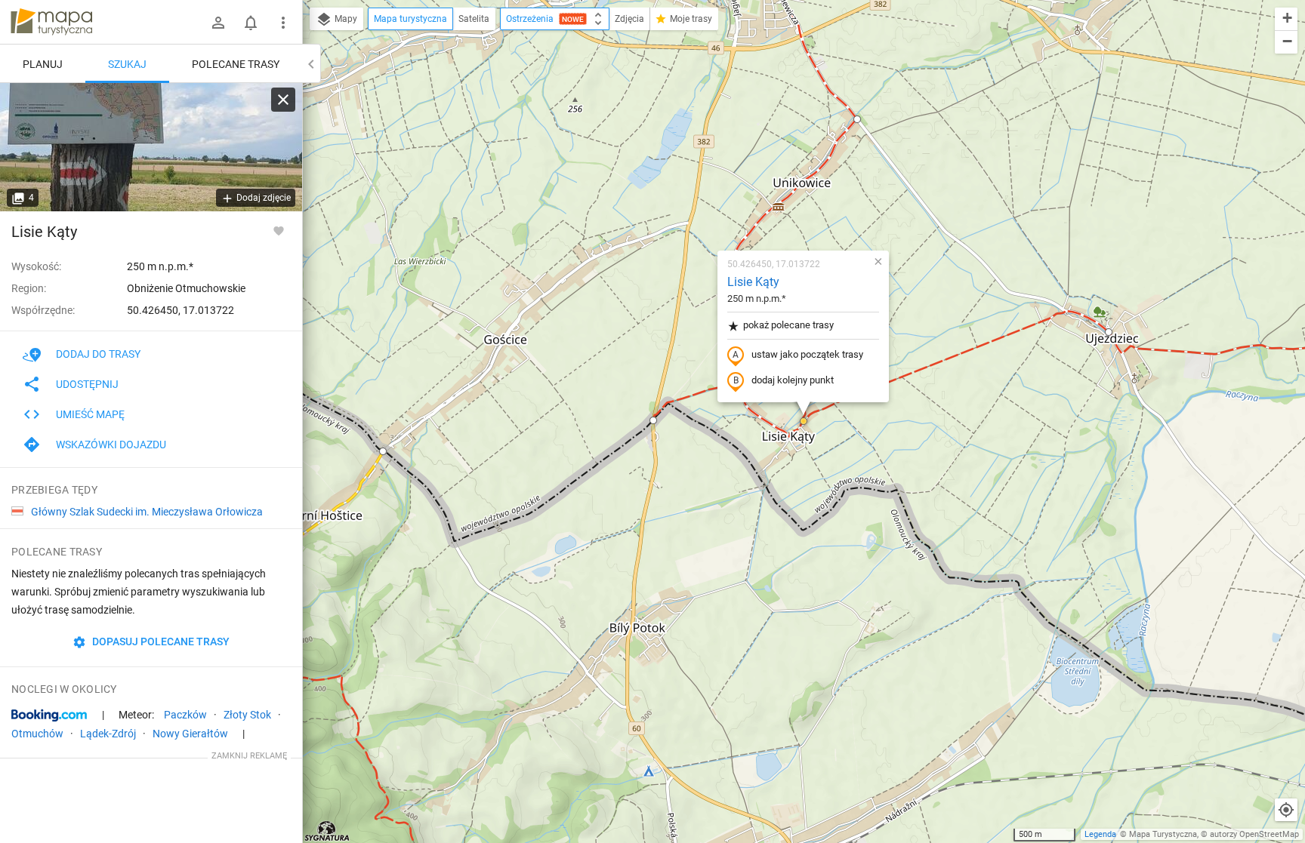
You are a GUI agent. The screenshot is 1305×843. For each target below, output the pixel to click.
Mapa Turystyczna (1163, 834)
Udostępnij (87, 384)
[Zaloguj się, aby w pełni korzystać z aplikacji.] (279, 230)
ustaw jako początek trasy (807, 354)
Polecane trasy (235, 64)
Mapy (344, 19)
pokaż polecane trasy (788, 325)
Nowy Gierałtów (190, 734)
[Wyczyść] (283, 100)
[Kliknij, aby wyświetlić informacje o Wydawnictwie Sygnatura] (327, 830)
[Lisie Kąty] (151, 147)
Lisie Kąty (753, 282)
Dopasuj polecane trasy (160, 641)
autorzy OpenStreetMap (1254, 834)
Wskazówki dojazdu (111, 444)
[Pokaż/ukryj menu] (283, 23)
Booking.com (49, 715)
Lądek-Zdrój (108, 734)
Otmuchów (37, 734)
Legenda (1100, 834)
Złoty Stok (247, 715)
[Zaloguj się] (218, 23)
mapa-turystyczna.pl (51, 22)
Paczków (185, 715)
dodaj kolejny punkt (792, 380)
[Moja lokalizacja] (1286, 809)
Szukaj (127, 64)
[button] (383, 451)
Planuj (43, 64)
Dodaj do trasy (98, 354)
